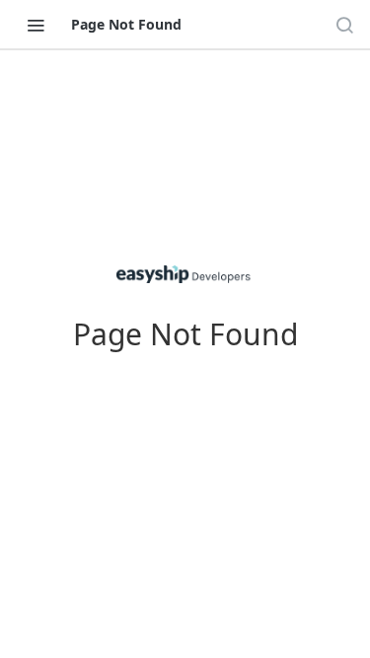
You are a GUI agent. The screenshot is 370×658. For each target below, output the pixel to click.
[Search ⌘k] (344, 24)
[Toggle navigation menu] (35, 24)
